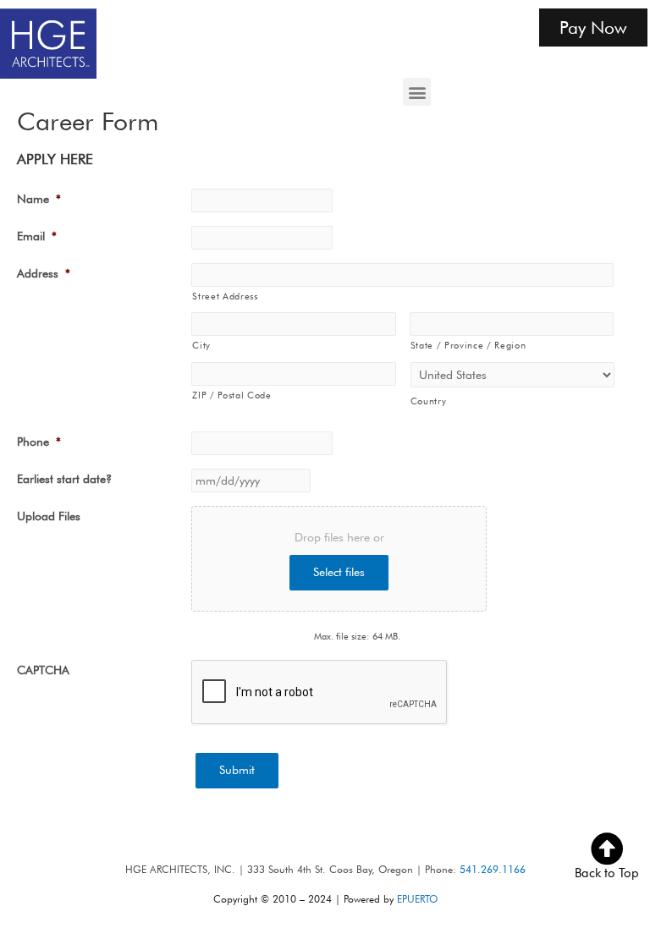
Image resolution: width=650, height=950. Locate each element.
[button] (417, 92)
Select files (339, 572)
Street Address (224, 296)
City (201, 345)
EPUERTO (417, 898)
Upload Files (48, 516)
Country (428, 401)
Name (39, 199)
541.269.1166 (493, 869)
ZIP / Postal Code (231, 395)
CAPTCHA (43, 670)
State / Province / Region (468, 345)
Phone (39, 441)
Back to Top (607, 873)
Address (43, 273)
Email (37, 236)
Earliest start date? (64, 479)
